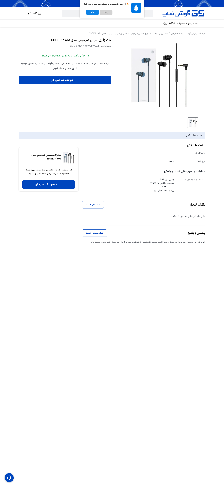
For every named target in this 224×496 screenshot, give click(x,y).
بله (92, 12)
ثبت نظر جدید (93, 205)
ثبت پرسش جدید (94, 233)
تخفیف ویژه (169, 23)
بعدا (106, 12)
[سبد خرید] (22, 13)
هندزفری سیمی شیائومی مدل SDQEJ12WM (108, 33)
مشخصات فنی (194, 136)
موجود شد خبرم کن (62, 80)
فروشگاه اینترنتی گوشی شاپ (193, 33)
